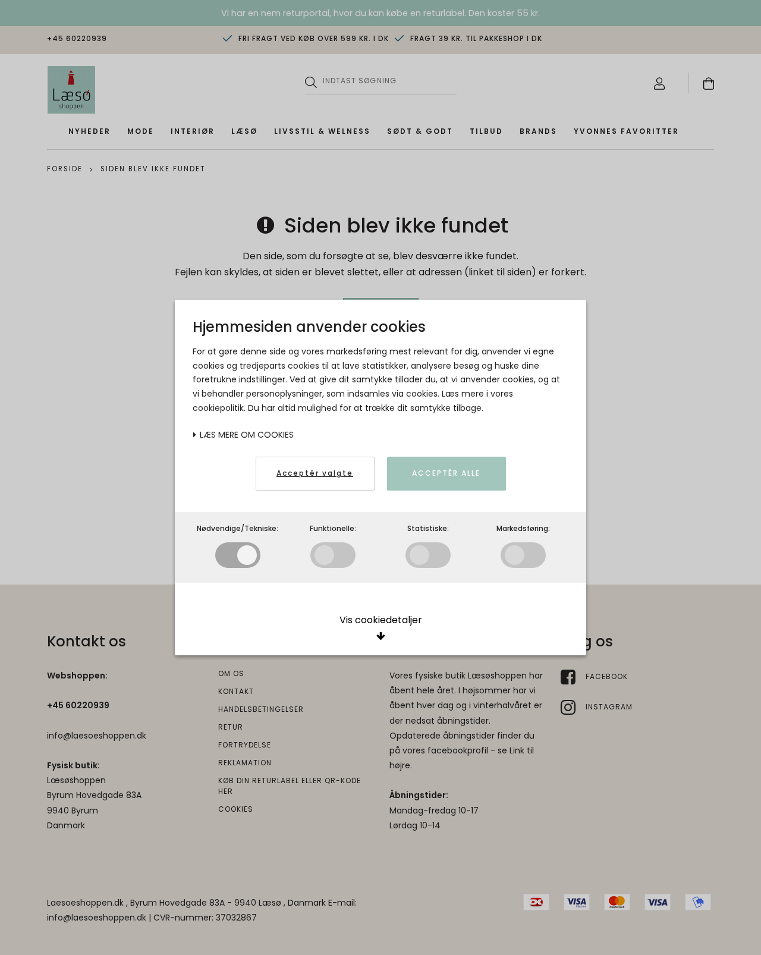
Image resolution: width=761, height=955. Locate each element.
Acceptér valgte (314, 473)
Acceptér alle (446, 473)
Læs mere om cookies (245, 435)
